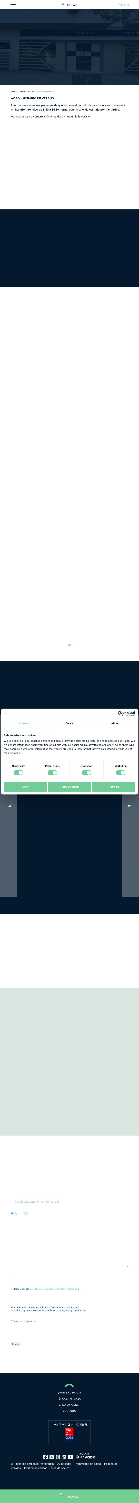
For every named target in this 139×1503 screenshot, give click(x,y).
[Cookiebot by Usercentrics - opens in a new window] (120, 713)
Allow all (114, 786)
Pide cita (123, 4)
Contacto (69, 1411)
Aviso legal (64, 1463)
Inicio (13, 91)
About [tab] (115, 723)
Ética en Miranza (69, 1398)
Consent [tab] (24, 723)
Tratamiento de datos (87, 1463)
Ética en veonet (69, 1404)
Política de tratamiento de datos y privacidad (55, 1288)
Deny (25, 786)
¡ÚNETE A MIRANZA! (69, 1392)
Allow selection (70, 786)
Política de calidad (35, 1468)
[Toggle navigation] (13, 4)
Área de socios (60, 1468)
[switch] (52, 772)
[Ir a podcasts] (85, 1455)
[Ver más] (69, 649)
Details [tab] (69, 723)
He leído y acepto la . (45, 1288)
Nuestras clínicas (26, 91)
